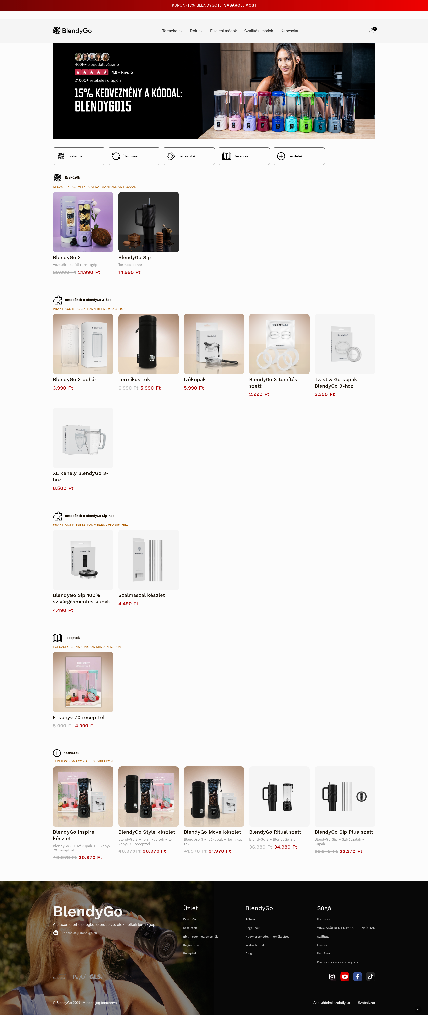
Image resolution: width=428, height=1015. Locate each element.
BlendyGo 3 (67, 257)
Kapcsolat (324, 919)
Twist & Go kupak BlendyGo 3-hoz (336, 382)
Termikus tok (134, 379)
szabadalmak (255, 945)
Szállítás (323, 937)
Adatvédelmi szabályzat (331, 1002)
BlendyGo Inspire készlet (73, 835)
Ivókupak (195, 379)
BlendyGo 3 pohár (74, 379)
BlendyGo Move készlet (212, 832)
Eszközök (75, 156)
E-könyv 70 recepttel (79, 717)
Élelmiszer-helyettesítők (200, 937)
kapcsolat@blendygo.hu (79, 933)
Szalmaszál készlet (141, 595)
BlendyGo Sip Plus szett (344, 832)
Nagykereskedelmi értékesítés (267, 937)
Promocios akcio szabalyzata (338, 962)
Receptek (241, 156)
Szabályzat (366, 1002)
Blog (248, 953)
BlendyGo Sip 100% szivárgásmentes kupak (81, 598)
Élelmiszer (131, 156)
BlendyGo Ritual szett (275, 832)
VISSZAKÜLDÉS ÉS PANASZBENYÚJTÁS (346, 928)
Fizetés (322, 945)
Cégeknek (252, 928)
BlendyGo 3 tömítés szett (273, 382)
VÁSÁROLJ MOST (240, 5)
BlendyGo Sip (134, 257)
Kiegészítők (187, 156)
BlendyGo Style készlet (146, 832)
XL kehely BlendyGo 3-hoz (80, 476)
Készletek (295, 156)
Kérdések (323, 953)
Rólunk (250, 919)
